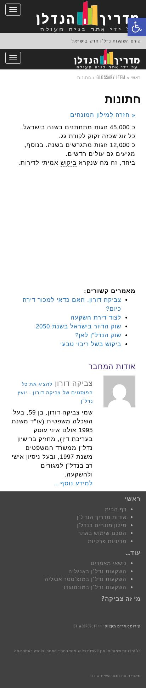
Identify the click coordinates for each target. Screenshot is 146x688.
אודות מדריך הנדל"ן (102, 517)
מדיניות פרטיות (107, 541)
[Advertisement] (82, 232)
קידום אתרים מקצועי (122, 625)
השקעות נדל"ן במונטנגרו (95, 587)
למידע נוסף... (73, 483)
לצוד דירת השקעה (96, 317)
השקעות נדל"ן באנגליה (97, 571)
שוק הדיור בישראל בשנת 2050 (78, 326)
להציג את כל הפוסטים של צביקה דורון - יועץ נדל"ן (55, 392)
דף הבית (116, 509)
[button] (137, 27)
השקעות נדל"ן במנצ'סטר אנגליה (86, 579)
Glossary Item (110, 77)
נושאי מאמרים (109, 563)
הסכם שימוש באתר (102, 533)
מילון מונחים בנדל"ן (102, 525)
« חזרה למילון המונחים (102, 115)
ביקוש (69, 162)
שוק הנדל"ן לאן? (98, 335)
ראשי (136, 77)
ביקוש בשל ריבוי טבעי (90, 344)
